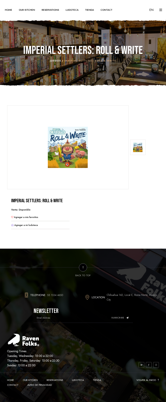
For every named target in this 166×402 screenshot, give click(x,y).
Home (8, 10)
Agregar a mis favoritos (25, 217)
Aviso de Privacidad (39, 385)
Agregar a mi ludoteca (26, 225)
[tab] (138, 147)
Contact (106, 10)
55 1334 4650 (55, 295)
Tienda (89, 10)
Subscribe (118, 317)
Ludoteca (72, 10)
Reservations (50, 10)
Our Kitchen (27, 10)
